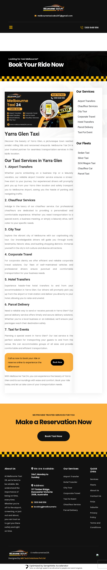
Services (94, 479)
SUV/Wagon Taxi (86, 163)
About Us (94, 490)
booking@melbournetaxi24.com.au (51, 506)
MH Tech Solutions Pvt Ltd (33, 558)
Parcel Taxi (83, 173)
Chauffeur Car (85, 168)
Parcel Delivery (85, 127)
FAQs (92, 501)
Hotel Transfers (86, 121)
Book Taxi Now (53, 436)
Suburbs (94, 507)
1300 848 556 (40, 502)
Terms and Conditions (95, 525)
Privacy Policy (93, 515)
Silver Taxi (83, 158)
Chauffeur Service (72, 504)
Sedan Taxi (83, 152)
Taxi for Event (69, 499)
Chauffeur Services (88, 106)
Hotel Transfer (70, 482)
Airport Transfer (71, 476)
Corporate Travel (86, 116)
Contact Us (95, 496)
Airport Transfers (86, 101)
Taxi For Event (85, 132)
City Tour (82, 111)
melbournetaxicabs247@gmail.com (55, 15)
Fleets (93, 485)
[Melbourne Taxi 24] (53, 7)
